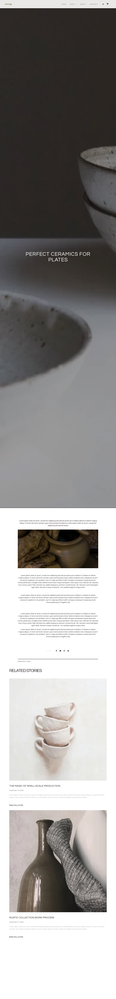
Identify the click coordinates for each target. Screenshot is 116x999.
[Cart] (106, 4)
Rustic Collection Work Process (31, 917)
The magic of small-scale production (34, 786)
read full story (16, 805)
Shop (72, 4)
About (83, 4)
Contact (94, 4)
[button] (103, 4)
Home (64, 4)
